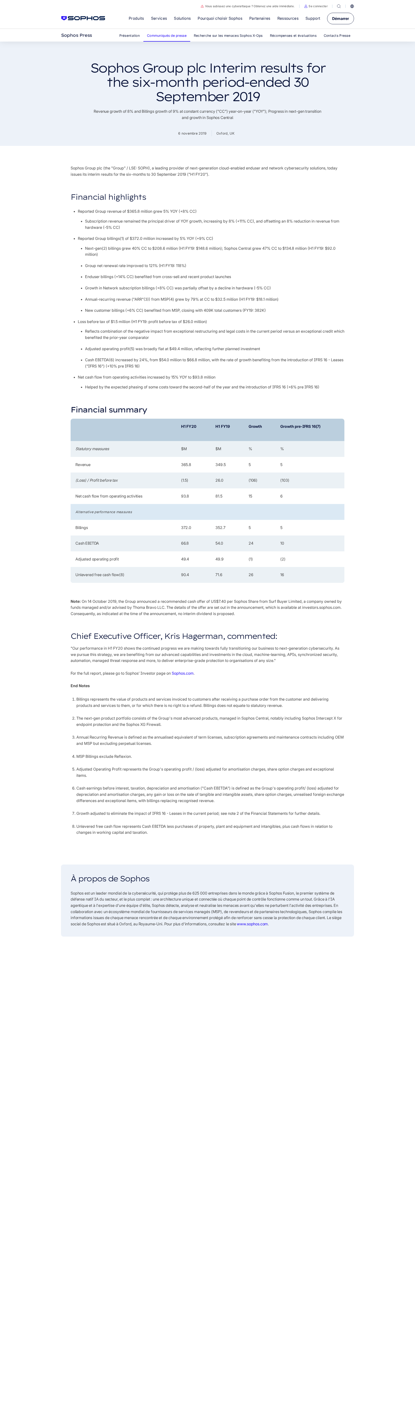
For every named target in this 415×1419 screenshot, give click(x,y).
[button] (316, 6)
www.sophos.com (252, 923)
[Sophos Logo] (83, 18)
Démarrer (340, 18)
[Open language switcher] (352, 6)
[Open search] (339, 6)
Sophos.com (183, 673)
